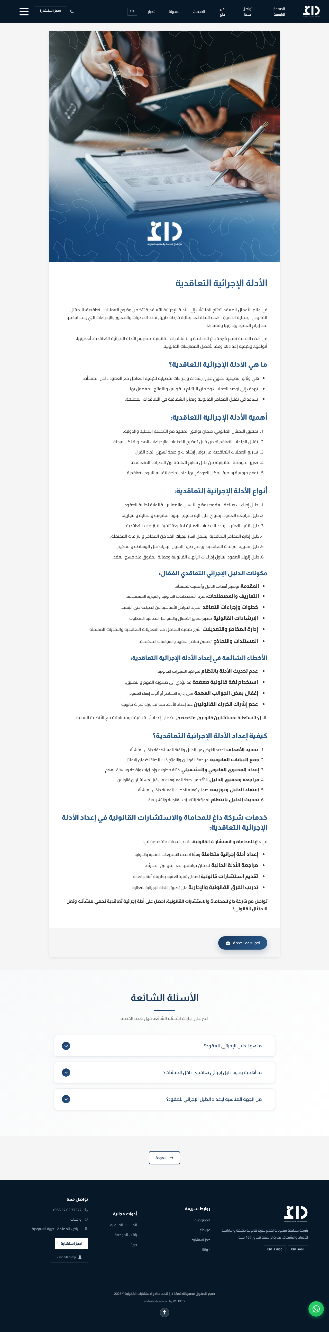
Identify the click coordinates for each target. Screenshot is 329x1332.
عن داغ (222, 11)
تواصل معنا (247, 11)
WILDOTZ (179, 1301)
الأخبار (152, 11)
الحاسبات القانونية (123, 1224)
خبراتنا (206, 1249)
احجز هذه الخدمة (246, 943)
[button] (164, 1045)
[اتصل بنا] (72, 11)
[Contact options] (316, 1309)
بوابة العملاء (66, 1257)
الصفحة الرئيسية (279, 11)
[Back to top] (164, 1312)
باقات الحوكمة (126, 1234)
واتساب (75, 1219)
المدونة (174, 11)
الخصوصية (202, 1220)
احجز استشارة (50, 11)
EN (132, 11)
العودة (161, 1157)
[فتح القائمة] (22, 11)
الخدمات (199, 11)
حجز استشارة (201, 1239)
